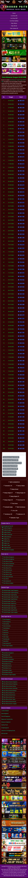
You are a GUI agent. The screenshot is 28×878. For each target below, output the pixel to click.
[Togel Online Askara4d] (14, 773)
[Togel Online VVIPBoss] (14, 33)
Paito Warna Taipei (7, 574)
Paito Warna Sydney (8, 561)
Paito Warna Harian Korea (9, 695)
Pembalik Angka (8, 507)
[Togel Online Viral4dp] (14, 71)
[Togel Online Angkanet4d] (14, 842)
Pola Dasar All (21, 500)
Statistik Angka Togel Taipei (9, 607)
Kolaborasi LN (21, 514)
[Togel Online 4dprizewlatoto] (14, 791)
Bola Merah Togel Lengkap (9, 674)
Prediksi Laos (6, 543)
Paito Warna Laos (7, 572)
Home (14, 13)
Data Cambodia (7, 626)
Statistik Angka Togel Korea (9, 603)
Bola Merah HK (6, 655)
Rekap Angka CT (8, 493)
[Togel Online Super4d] (14, 46)
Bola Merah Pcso (7, 663)
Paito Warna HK (4, 869)
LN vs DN (14, 510)
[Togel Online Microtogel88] (14, 741)
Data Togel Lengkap (8, 645)
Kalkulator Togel (14, 517)
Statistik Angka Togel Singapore (10, 590)
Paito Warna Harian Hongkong (10, 684)
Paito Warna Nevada (8, 576)
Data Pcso (5, 630)
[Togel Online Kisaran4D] (14, 52)
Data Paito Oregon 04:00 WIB (10, 465)
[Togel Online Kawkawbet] (14, 760)
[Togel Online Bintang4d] (14, 779)
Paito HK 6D (14, 26)
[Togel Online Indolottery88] (14, 836)
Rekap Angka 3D (20, 493)
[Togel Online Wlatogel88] (14, 785)
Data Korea (5, 632)
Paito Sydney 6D (14, 28)
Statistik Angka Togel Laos (9, 605)
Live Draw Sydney (14, 21)
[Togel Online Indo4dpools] (14, 804)
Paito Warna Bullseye (8, 565)
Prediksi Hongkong (7, 530)
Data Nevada (6, 639)
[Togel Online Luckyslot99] (14, 810)
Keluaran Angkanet (5, 722)
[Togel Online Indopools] (14, 848)
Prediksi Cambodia (7, 534)
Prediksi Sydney (7, 532)
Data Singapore (7, 619)
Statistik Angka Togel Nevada (10, 610)
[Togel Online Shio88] (14, 854)
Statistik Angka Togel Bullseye (10, 599)
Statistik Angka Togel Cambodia (10, 597)
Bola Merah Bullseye (8, 661)
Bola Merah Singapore (8, 652)
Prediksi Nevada (7, 547)
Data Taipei (6, 636)
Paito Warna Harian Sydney (9, 686)
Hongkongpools (5, 727)
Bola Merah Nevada (7, 672)
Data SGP (6, 870)
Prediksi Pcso (6, 538)
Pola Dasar (15, 503)
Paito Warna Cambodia (8, 563)
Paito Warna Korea (7, 570)
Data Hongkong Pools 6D (7, 526)
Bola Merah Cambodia (8, 659)
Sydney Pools (4, 724)
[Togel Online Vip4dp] (14, 817)
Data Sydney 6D (7, 643)
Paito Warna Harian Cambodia (10, 688)
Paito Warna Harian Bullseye (9, 690)
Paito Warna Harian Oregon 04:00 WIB (12, 463)
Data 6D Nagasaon (5, 716)
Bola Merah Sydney (7, 657)
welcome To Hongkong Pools (8, 730)
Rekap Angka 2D (14, 496)
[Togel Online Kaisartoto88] (14, 798)
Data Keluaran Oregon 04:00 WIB (14, 77)
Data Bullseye (6, 628)
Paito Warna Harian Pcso (9, 692)
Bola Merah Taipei (7, 670)
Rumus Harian (21, 485)
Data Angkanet (5, 713)
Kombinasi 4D (8, 514)
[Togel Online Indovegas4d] (14, 861)
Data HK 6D (5, 641)
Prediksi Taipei (6, 545)
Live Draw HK (14, 15)
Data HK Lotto (23, 874)
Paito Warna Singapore (8, 557)
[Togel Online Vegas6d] (14, 766)
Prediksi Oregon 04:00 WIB (9, 474)
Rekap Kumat (14, 489)
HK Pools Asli (4, 733)
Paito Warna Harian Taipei (9, 699)
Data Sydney (6, 623)
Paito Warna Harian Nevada (9, 701)
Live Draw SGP (14, 18)
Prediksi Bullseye (7, 536)
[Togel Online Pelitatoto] (14, 65)
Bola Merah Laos (7, 668)
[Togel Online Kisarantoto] (14, 58)
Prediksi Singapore (7, 528)
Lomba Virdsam (5, 710)
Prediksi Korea (6, 541)
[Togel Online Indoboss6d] (14, 747)
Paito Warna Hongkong (8, 559)
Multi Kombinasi (21, 507)
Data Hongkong (6, 621)
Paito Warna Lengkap (8, 583)
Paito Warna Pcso (7, 568)
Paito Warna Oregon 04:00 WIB (10, 460)
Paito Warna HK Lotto (15, 874)
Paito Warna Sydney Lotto (18, 875)
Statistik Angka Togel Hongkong (10, 592)
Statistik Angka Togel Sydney (10, 594)
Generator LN (8, 485)
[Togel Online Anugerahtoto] (14, 829)
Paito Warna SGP (20, 869)
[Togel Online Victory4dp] (14, 754)
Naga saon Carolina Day (7, 719)
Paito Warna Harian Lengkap (10, 703)
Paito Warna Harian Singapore (10, 681)
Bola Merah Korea (7, 666)
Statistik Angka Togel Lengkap (10, 612)
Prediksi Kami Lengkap (8, 549)
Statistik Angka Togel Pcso (9, 601)
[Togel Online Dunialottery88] (14, 823)
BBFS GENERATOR (15, 482)
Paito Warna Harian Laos (9, 697)
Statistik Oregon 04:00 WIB (9, 471)
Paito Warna (14, 23)
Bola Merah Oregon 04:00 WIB (10, 468)
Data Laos (5, 634)
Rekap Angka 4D (8, 500)
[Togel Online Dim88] (14, 40)
